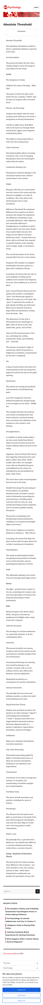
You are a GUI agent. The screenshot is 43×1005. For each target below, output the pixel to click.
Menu (36, 7)
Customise (22, 995)
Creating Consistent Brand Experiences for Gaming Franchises (20, 933)
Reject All (21, 1001)
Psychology (7, 968)
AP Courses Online (10, 954)
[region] (21, 988)
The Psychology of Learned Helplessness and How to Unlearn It (20, 919)
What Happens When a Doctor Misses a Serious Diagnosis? (22, 940)
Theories (6, 963)
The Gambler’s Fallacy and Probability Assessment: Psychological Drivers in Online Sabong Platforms (22, 911)
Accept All (21, 990)
